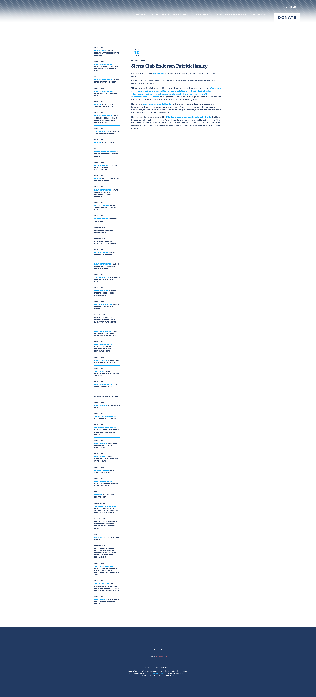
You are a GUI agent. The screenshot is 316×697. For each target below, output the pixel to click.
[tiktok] (157, 649)
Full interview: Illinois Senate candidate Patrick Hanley (105, 333)
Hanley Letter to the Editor (104, 254)
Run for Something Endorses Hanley (106, 180)
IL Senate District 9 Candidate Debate (106, 154)
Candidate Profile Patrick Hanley (105, 93)
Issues (202, 14)
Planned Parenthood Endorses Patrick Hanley (105, 293)
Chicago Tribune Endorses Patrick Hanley (105, 208)
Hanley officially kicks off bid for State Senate (106, 459)
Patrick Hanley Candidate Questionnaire (105, 167)
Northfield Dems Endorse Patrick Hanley (107, 280)
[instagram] (154, 649)
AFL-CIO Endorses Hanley (106, 386)
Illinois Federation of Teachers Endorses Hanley (106, 266)
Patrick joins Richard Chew (104, 496)
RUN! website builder (161, 656)
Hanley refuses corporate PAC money (106, 306)
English (291, 6)
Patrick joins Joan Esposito (106, 538)
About (257, 14)
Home (141, 14)
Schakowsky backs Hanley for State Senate (106, 602)
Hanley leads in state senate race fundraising (106, 445)
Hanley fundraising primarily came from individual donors (104, 348)
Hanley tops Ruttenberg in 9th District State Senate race (106, 67)
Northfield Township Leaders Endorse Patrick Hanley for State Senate (105, 320)
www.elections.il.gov (160, 673)
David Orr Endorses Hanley (106, 396)
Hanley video (104, 143)
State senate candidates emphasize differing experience (106, 193)
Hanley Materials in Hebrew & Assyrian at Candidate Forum (106, 431)
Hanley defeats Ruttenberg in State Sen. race (106, 53)
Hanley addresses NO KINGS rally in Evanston (106, 484)
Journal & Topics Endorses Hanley (106, 132)
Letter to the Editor (106, 220)
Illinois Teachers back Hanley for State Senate (105, 243)
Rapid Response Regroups (105, 418)
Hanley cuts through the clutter (103, 106)
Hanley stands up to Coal (104, 471)
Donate (287, 17)
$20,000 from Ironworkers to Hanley (106, 361)
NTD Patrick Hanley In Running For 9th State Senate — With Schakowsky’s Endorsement (106, 587)
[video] (161, 649)
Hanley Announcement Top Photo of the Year (106, 374)
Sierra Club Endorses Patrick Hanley (103, 231)
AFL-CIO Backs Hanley (107, 406)
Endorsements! (232, 14)
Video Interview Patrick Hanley (106, 81)
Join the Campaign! (169, 14)
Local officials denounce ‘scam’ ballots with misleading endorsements (107, 119)
